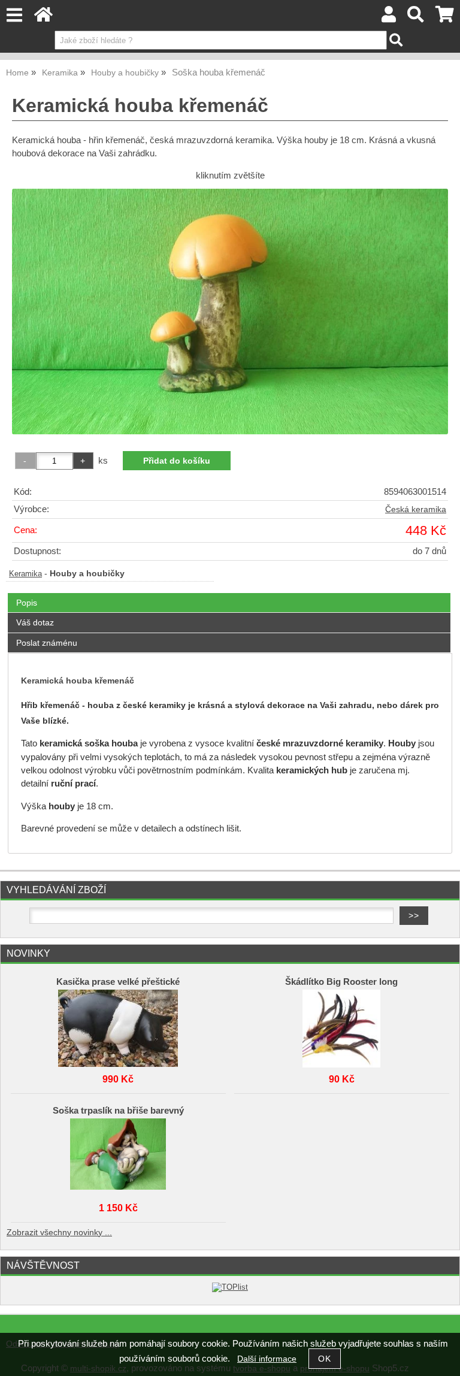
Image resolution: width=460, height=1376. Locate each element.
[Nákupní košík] (444, 17)
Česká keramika (415, 509)
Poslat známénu (46, 643)
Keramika (25, 574)
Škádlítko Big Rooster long (341, 982)
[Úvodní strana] (43, 17)
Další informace (266, 1358)
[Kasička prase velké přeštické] (118, 1025)
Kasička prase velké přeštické (118, 982)
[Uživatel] (389, 17)
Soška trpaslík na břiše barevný (118, 1110)
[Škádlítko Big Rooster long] (341, 1025)
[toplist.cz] (230, 1287)
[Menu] (14, 15)
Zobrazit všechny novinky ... (59, 1232)
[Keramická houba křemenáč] (230, 311)
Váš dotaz (35, 622)
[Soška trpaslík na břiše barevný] (118, 1154)
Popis (26, 602)
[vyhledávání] (416, 17)
